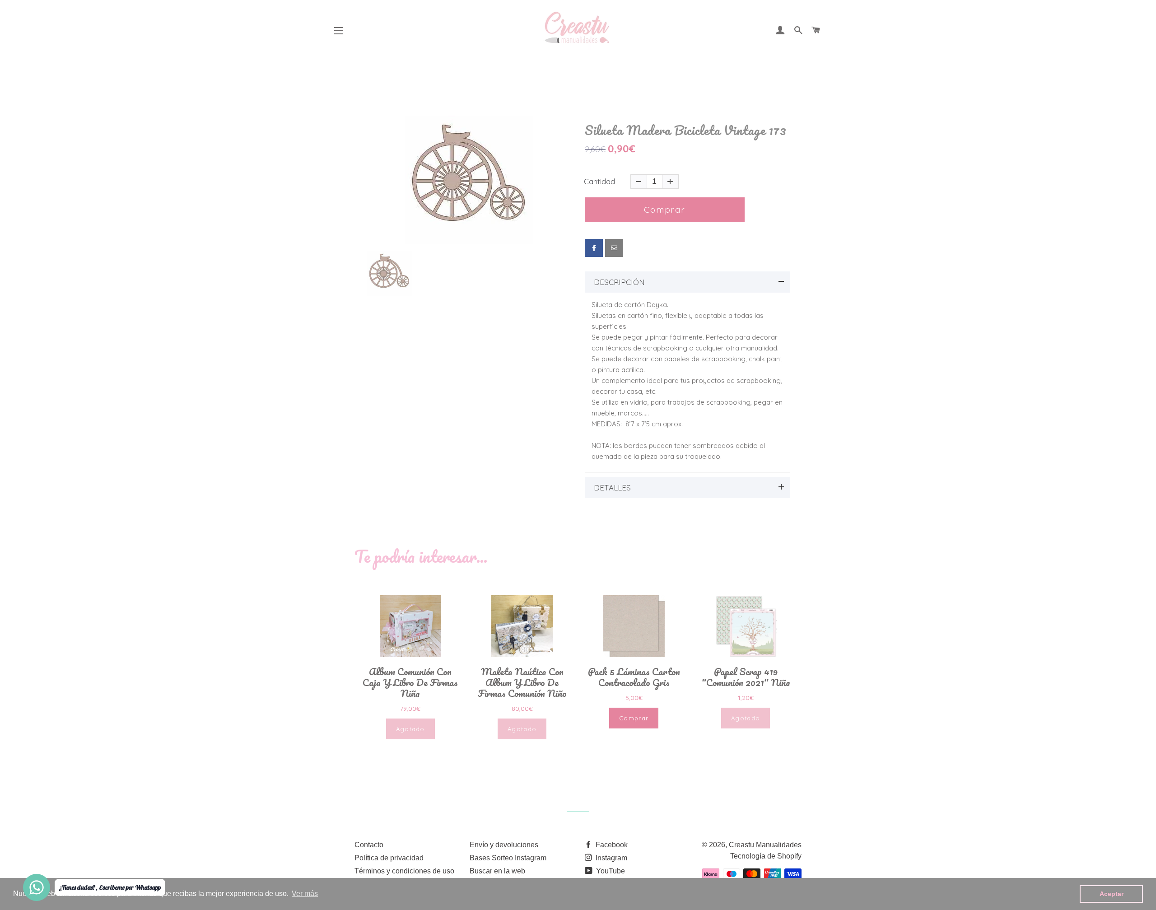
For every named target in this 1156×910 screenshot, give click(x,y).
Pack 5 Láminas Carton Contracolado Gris (634, 677)
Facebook (611, 845)
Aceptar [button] (1111, 893)
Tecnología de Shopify (766, 856)
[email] (614, 248)
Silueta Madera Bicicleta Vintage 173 (686, 130)
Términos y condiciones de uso (404, 871)
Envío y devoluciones (504, 845)
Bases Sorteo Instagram (508, 858)
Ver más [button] (305, 893)
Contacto (368, 845)
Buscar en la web (497, 871)
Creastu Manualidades (765, 845)
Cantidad (599, 181)
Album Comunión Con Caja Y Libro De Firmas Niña (410, 682)
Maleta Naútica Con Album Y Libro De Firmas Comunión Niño (522, 682)
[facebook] (594, 248)
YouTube (609, 871)
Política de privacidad (389, 858)
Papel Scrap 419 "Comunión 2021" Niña (745, 677)
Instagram (610, 858)
